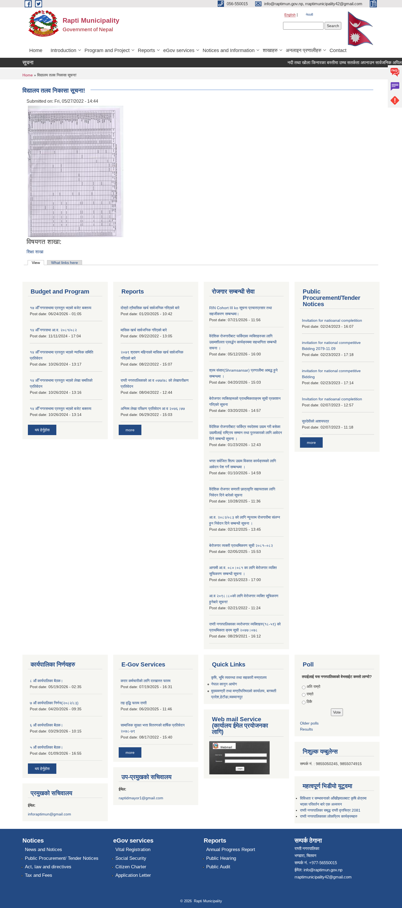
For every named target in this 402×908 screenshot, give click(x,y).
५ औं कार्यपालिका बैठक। (46, 747)
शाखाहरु (270, 50)
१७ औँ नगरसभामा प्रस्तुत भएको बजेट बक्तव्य (60, 308)
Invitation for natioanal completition (332, 320)
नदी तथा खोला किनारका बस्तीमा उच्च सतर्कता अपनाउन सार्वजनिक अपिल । (338, 62)
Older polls (309, 723)
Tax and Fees (38, 875)
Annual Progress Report (230, 849)
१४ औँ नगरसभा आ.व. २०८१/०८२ (53, 330)
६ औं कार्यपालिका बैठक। (46, 725)
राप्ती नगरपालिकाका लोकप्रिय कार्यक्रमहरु (328, 816)
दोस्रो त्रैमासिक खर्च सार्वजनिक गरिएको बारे (150, 308)
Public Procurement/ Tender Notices (61, 858)
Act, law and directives (48, 866)
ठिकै (309, 701)
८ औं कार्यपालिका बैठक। (46, 681)
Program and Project (107, 50)
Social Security (130, 858)
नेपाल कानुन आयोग (224, 684)
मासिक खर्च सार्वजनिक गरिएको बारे (144, 330)
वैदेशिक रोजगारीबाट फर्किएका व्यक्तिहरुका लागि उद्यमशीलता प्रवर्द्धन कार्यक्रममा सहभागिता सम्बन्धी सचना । (242, 342)
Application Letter (133, 875)
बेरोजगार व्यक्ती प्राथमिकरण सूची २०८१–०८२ (241, 545)
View (38, 262)
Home (35, 50)
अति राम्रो (313, 686)
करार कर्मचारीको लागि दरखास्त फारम (145, 681)
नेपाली (309, 15)
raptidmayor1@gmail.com (141, 798)
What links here (64, 262)
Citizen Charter (130, 866)
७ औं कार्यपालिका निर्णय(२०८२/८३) (54, 703)
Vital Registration (132, 849)
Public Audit (218, 866)
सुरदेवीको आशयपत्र (315, 421)
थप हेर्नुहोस (42, 430)
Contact (338, 50)
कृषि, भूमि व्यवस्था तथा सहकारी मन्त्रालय (239, 677)
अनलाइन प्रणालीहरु (303, 50)
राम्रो (310, 694)
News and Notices (43, 849)
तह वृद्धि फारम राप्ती (134, 703)
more (130, 430)
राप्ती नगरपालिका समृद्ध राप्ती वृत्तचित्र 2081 (330, 810)
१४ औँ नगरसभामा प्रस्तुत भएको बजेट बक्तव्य (60, 408)
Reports (146, 50)
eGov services (178, 50)
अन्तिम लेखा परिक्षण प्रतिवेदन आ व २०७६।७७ (153, 408)
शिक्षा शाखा (35, 251)
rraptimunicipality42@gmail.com (323, 877)
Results (306, 729)
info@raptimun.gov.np (323, 869)
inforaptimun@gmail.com (49, 814)
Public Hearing (221, 858)
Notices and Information (229, 50)
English (290, 15)
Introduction (63, 50)
